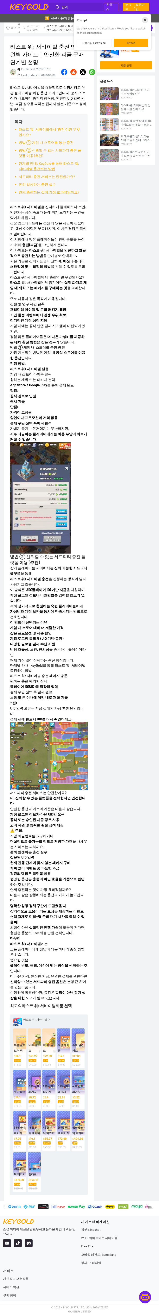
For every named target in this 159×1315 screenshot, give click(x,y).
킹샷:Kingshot (91, 1229)
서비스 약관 (11, 1287)
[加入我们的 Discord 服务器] (29, 1243)
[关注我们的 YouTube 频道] (7, 1243)
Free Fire (87, 1246)
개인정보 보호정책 (16, 1278)
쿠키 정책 (9, 1295)
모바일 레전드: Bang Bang (98, 1254)
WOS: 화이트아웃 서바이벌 (99, 1238)
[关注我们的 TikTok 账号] (18, 1243)
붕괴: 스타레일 (91, 1262)
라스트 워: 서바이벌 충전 (29, 675)
